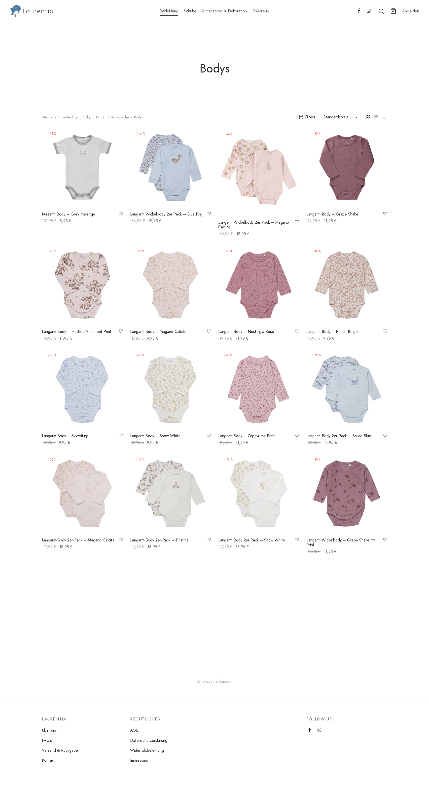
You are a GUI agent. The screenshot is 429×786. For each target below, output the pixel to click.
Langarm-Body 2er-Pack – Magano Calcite (78, 540)
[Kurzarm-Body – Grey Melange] (82, 167)
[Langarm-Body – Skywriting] (82, 389)
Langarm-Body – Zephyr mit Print (246, 436)
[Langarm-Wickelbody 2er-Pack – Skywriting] (170, 602)
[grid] (368, 117)
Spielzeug (260, 11)
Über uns (49, 730)
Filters (310, 117)
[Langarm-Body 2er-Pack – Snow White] (258, 493)
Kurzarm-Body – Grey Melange (68, 214)
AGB (134, 730)
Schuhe (190, 11)
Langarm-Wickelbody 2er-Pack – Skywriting (167, 649)
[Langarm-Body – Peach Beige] (346, 285)
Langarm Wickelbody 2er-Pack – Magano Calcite (253, 224)
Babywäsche (120, 117)
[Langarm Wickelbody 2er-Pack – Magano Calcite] (258, 171)
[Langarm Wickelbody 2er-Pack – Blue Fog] (170, 167)
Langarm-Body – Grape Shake (332, 214)
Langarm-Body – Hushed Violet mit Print (76, 331)
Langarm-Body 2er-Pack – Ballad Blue (338, 436)
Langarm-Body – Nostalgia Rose (246, 331)
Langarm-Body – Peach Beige (332, 331)
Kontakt (48, 760)
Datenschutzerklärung (148, 740)
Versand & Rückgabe (60, 750)
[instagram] (368, 11)
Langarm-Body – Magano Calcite (158, 331)
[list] (384, 117)
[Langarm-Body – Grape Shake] (346, 167)
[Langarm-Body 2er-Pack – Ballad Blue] (346, 389)
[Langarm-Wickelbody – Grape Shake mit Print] (346, 493)
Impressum (139, 760)
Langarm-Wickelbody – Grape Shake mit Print (341, 542)
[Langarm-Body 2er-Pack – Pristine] (170, 493)
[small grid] (376, 117)
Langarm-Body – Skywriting (65, 436)
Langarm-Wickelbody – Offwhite (70, 649)
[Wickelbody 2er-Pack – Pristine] (346, 602)
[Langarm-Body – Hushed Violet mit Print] (82, 285)
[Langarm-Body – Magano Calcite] (170, 285)
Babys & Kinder (94, 117)
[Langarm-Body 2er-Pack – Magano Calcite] (82, 493)
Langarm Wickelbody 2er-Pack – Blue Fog (166, 214)
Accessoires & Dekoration (224, 11)
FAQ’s (47, 740)
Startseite (49, 117)
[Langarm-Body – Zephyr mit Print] (258, 389)
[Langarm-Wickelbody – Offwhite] (82, 602)
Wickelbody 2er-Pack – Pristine (333, 649)
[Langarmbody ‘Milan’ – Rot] (258, 602)
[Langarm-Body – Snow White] (170, 389)
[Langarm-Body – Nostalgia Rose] (258, 285)
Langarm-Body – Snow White (155, 436)
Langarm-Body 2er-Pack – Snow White (251, 540)
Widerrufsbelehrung (147, 750)
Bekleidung (169, 11)
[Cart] (393, 11)
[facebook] (359, 11)
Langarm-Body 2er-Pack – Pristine (159, 540)
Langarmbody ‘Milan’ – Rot (241, 649)
